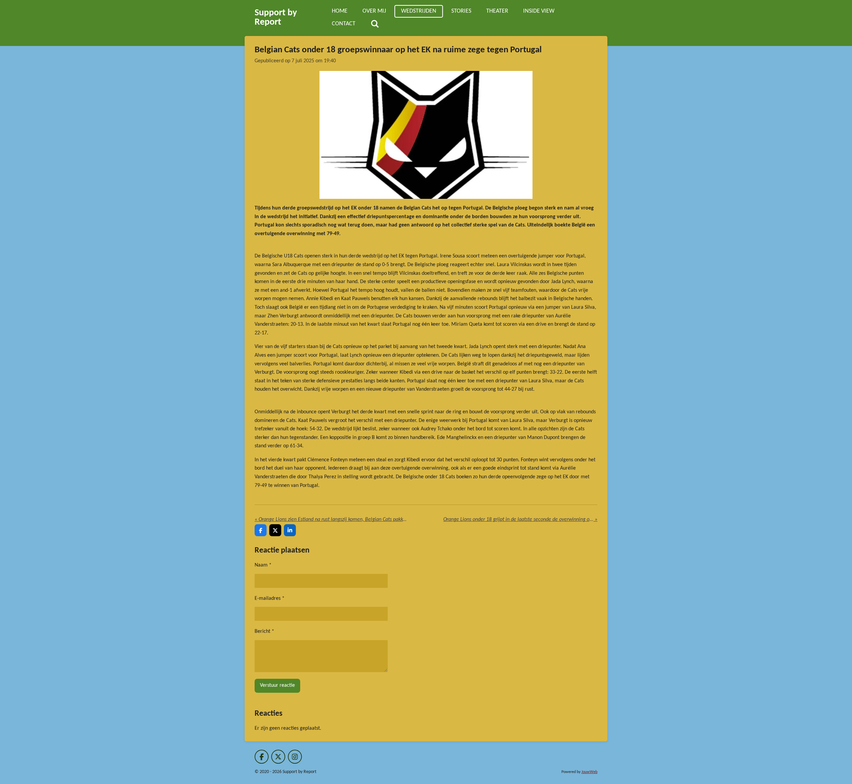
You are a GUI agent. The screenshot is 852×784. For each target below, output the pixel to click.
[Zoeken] (374, 24)
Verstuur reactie (277, 685)
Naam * (263, 565)
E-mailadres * (270, 598)
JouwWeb (589, 772)
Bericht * (264, 631)
